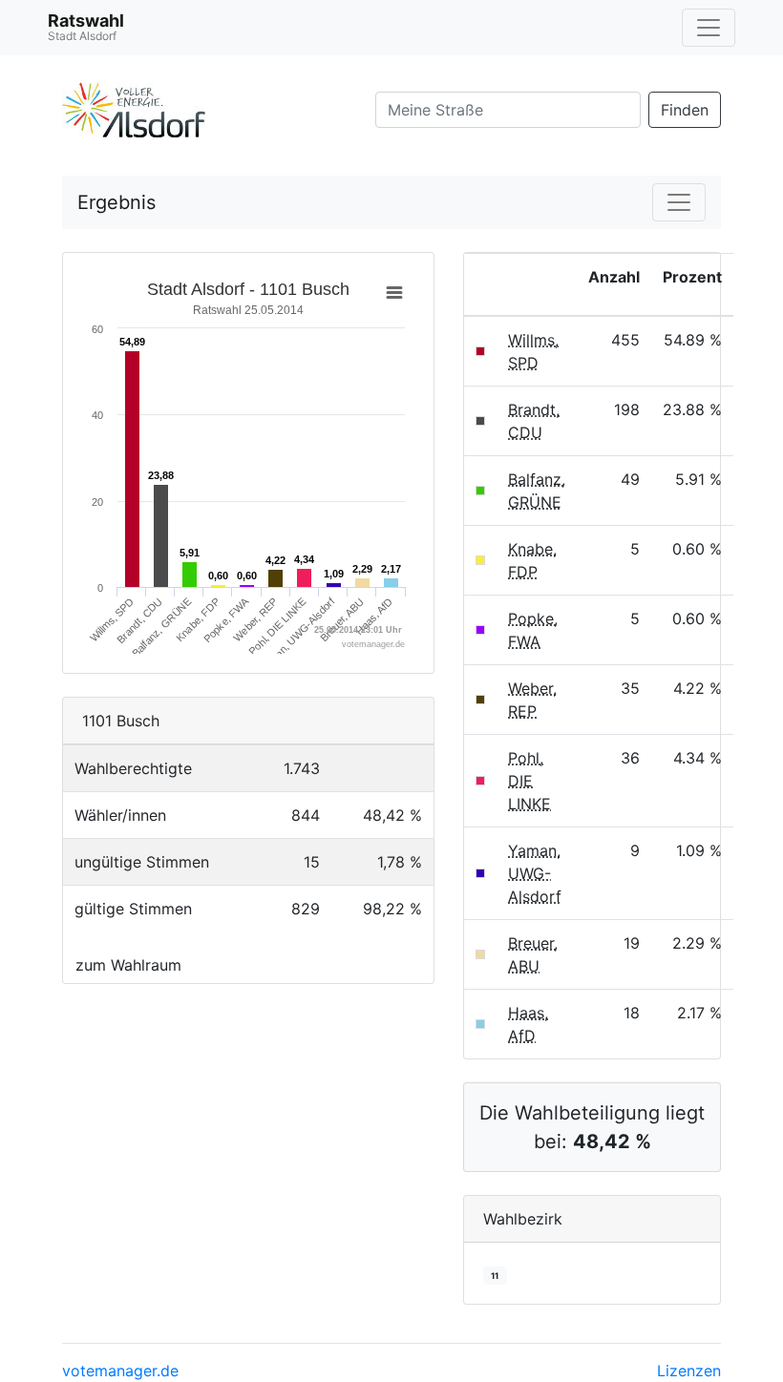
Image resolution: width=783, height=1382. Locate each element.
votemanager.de (120, 1370)
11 (494, 1275)
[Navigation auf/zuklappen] (708, 28)
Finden (685, 109)
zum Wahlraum (128, 964)
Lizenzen (689, 1370)
